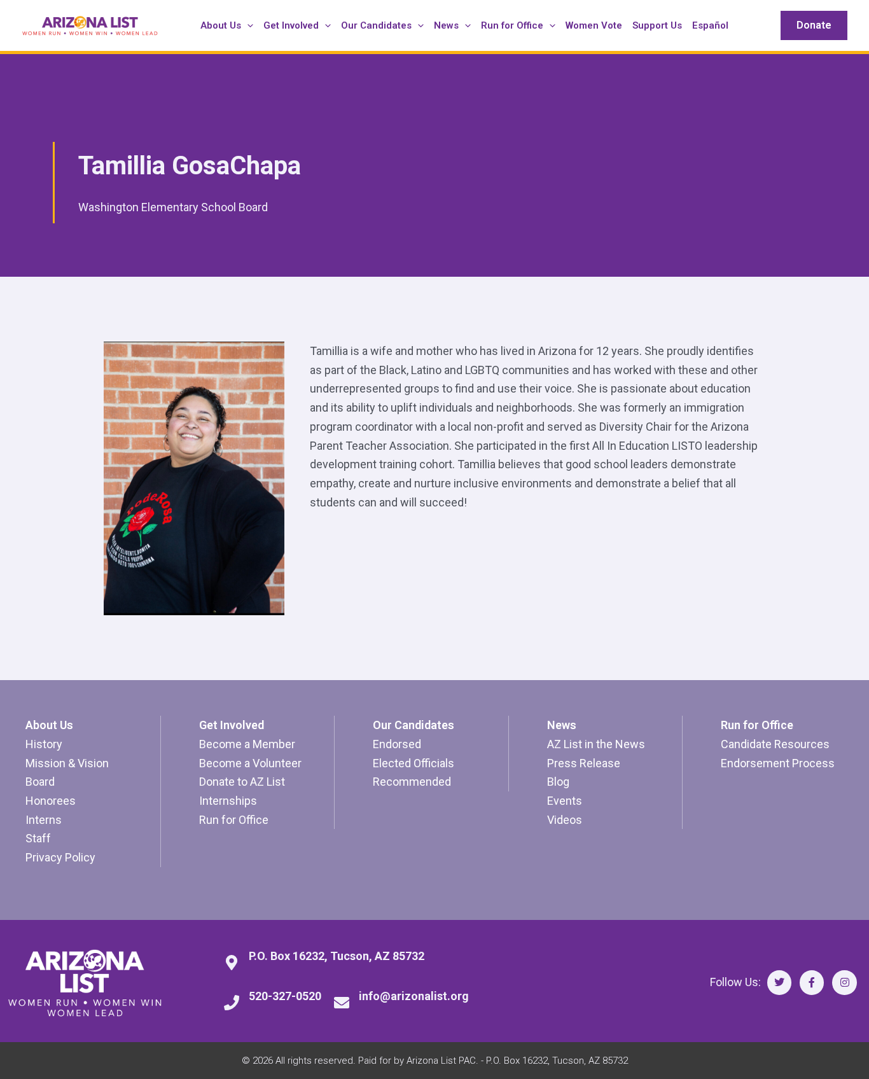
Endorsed (397, 744)
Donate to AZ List (242, 781)
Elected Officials (413, 763)
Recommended (412, 781)
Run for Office (233, 819)
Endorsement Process (778, 763)
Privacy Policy (60, 857)
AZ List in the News (596, 744)
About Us (49, 725)
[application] (247, 25)
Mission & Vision (67, 763)
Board (40, 781)
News (561, 725)
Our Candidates (413, 725)
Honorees (50, 800)
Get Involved (231, 725)
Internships (228, 800)
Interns (43, 819)
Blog (558, 781)
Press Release (583, 763)
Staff (38, 838)
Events (564, 800)
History (43, 744)
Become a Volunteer (250, 763)
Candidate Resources (775, 744)
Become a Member (247, 744)
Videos (564, 819)
